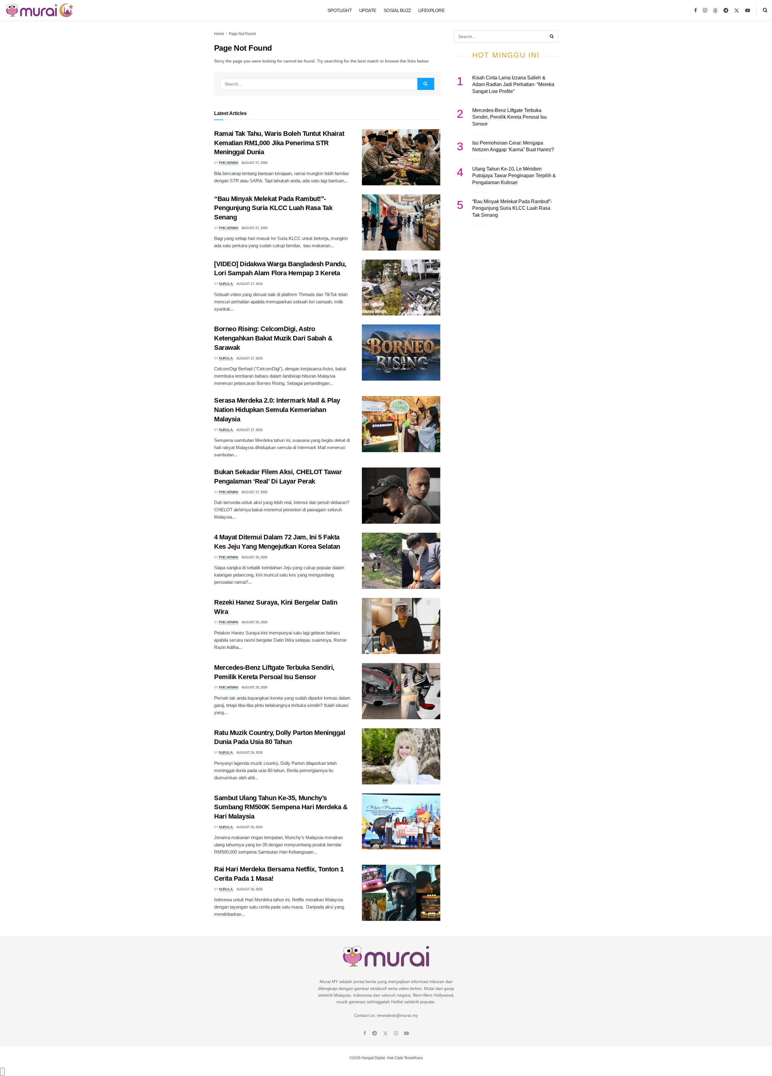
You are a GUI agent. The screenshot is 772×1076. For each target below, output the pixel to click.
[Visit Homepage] (40, 10)
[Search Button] (765, 10)
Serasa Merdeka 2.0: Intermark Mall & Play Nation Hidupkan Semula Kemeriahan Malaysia (277, 410)
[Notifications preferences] (2, 1072)
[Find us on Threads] (715, 10)
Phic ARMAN (228, 162)
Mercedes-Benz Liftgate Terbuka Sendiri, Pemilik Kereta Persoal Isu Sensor (509, 117)
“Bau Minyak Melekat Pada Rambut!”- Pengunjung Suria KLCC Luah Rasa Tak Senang (273, 208)
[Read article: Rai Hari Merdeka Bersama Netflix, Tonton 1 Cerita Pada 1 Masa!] (401, 893)
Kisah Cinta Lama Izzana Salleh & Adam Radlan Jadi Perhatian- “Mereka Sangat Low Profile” (513, 84)
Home (219, 34)
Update (367, 10)
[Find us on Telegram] (725, 10)
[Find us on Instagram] (705, 10)
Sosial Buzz (397, 10)
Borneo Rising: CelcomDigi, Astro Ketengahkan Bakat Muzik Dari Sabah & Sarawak (273, 338)
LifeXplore (431, 10)
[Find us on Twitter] (736, 10)
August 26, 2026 (254, 557)
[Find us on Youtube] (747, 10)
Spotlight (339, 10)
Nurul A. (226, 284)
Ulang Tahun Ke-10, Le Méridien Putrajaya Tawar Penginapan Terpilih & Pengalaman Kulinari (514, 175)
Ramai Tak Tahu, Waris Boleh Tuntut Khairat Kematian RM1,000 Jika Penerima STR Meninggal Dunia (279, 143)
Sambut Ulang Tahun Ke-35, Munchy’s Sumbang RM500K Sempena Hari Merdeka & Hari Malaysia (281, 807)
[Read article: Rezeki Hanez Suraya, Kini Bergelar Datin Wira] (401, 626)
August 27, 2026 (254, 162)
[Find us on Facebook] (695, 10)
